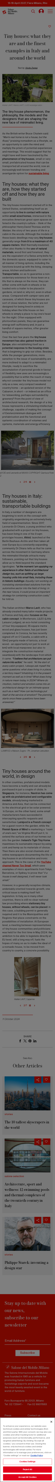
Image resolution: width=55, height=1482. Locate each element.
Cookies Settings (27, 1462)
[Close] (51, 1421)
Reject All (27, 1470)
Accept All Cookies (27, 1477)
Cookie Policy (36, 1456)
